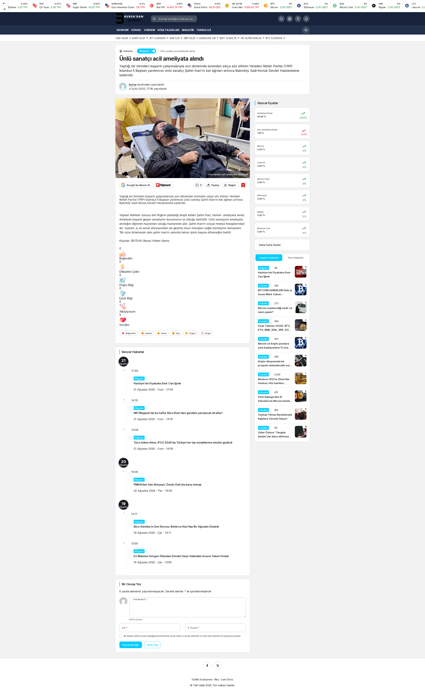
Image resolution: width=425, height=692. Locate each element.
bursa (132, 84)
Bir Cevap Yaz (131, 584)
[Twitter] (218, 666)
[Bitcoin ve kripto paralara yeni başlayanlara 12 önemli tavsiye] (282, 343)
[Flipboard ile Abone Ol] (163, 185)
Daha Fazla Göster (270, 245)
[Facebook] (207, 666)
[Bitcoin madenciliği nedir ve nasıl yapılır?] (282, 308)
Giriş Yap (152, 644)
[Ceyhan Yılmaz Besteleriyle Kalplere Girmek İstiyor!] (282, 414)
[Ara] (281, 18)
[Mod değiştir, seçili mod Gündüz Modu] (306, 30)
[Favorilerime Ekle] (243, 185)
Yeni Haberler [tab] (295, 257)
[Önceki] (4, 3)
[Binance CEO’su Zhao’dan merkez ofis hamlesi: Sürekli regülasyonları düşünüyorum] (282, 379)
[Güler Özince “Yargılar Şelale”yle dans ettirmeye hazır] (282, 432)
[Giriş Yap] (298, 18)
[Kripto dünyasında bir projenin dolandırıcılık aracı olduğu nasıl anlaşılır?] (282, 361)
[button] (289, 18)
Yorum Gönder (130, 644)
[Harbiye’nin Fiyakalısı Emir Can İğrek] (282, 272)
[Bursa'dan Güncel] (132, 18)
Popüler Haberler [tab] (269, 257)
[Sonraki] (4, 9)
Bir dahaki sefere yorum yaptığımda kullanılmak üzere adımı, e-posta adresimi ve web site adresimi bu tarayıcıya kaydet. (182, 636)
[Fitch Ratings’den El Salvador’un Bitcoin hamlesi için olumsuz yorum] (282, 396)
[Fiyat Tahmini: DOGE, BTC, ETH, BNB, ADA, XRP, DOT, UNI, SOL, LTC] (282, 325)
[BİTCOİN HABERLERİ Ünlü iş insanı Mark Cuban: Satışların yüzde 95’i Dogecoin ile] (282, 290)
